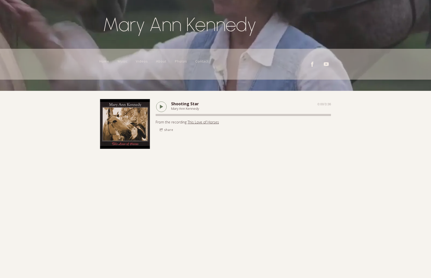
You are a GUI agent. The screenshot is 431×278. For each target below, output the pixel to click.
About (161, 61)
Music (123, 61)
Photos (181, 61)
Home (104, 61)
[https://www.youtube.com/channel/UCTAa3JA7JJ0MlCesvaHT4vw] (326, 64)
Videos (142, 61)
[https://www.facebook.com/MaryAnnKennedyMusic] (312, 64)
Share (168, 130)
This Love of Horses (203, 122)
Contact (202, 61)
